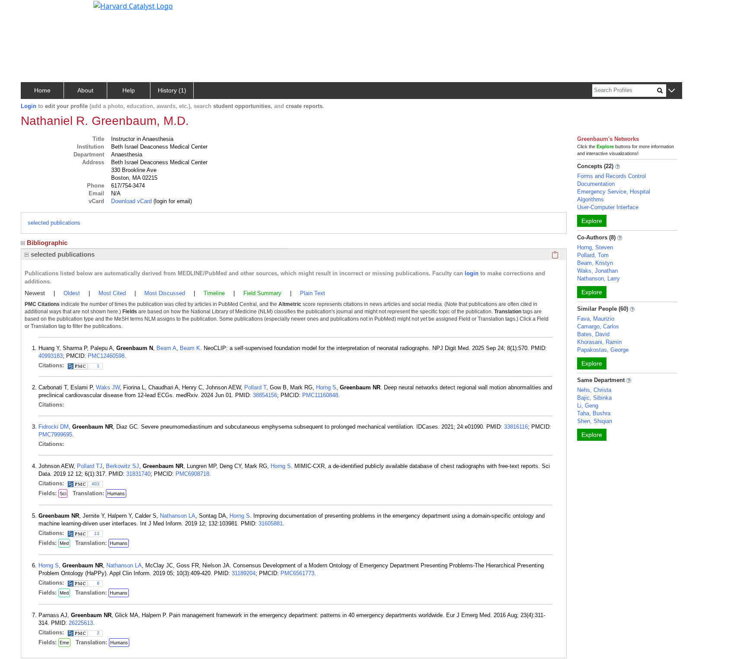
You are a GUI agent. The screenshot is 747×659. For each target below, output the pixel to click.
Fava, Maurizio (595, 318)
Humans (116, 493)
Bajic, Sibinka (594, 398)
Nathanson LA (177, 516)
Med (64, 543)
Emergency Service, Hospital (613, 191)
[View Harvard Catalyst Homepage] (133, 5)
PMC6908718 (192, 474)
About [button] (85, 90)
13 (96, 533)
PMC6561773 (297, 573)
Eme (64, 642)
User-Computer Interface (607, 207)
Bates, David (593, 334)
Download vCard (131, 201)
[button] (671, 91)
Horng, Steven (595, 247)
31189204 (243, 573)
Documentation (596, 184)
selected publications (54, 223)
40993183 (50, 356)
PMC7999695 (55, 434)
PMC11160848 (320, 395)
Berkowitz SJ (122, 466)
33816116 (516, 426)
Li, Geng (587, 405)
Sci (63, 493)
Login (28, 106)
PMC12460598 (106, 356)
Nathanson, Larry (598, 278)
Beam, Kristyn (595, 263)
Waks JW (108, 387)
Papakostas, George (603, 350)
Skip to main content (36, 10)
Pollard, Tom (593, 255)
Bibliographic (47, 242)
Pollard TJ (89, 466)
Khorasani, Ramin (599, 342)
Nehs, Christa (594, 390)
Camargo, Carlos (598, 326)
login (472, 273)
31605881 (271, 523)
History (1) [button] (172, 90)
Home (42, 90)
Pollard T (255, 387)
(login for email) (172, 201)
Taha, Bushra (593, 413)
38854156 (265, 395)
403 (95, 483)
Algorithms (590, 199)
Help (128, 90)
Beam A (166, 348)
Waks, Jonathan (597, 270)
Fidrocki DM (53, 426)
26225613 (81, 623)
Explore (591, 220)
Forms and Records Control (611, 176)
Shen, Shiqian (594, 421)
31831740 (138, 474)
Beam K (190, 348)
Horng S (326, 387)
